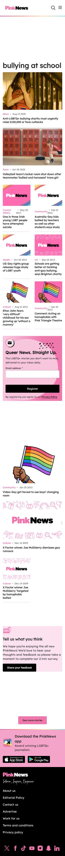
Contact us (10, 804)
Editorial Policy (13, 797)
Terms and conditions (18, 825)
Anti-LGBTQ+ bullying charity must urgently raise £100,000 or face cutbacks (30, 120)
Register (32, 388)
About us (9, 790)
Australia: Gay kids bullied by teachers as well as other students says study (47, 222)
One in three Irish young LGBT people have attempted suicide (15, 222)
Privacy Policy (49, 396)
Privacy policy (13, 832)
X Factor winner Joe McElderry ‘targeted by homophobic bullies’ (15, 592)
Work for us (11, 818)
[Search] (53, 8)
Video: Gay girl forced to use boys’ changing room (31, 493)
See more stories (32, 720)
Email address (18, 368)
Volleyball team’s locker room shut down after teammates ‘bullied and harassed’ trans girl (32, 175)
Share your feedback (19, 667)
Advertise (10, 811)
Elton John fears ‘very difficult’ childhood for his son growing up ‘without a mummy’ (16, 317)
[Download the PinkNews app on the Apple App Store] (14, 759)
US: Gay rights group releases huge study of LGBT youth (16, 267)
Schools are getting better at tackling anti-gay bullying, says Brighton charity (48, 269)
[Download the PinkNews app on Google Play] (39, 759)
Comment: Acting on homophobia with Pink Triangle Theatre (48, 317)
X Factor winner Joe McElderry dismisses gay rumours (31, 549)
